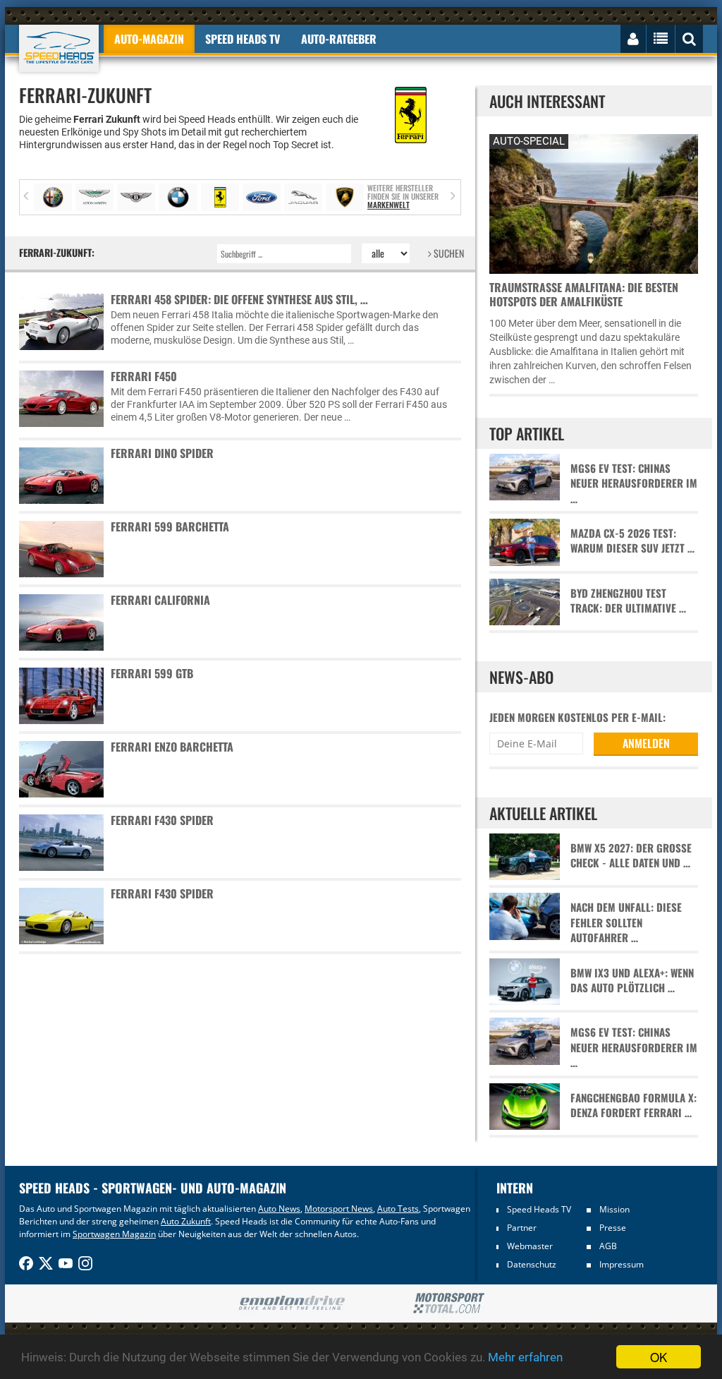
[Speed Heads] (59, 48)
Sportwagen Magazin (114, 1234)
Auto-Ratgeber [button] (339, 38)
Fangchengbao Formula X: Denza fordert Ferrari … (633, 1105)
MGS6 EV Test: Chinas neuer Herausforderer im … (633, 483)
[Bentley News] (136, 197)
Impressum (621, 1264)
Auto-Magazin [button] (149, 38)
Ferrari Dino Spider (162, 453)
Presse (612, 1228)
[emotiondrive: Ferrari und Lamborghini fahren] (291, 1304)
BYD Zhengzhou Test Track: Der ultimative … (628, 600)
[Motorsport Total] (449, 1303)
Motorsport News (339, 1209)
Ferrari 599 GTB (152, 673)
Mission (614, 1209)
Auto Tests (398, 1209)
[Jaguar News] (303, 197)
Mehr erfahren (525, 1357)
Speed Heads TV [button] (242, 38)
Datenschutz (531, 1264)
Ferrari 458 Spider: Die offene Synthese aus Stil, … (239, 299)
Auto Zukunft (186, 1221)
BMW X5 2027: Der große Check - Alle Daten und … (631, 855)
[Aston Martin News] (94, 197)
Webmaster (530, 1246)
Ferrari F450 (144, 376)
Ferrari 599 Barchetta (170, 526)
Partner (522, 1228)
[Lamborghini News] (345, 197)
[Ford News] (262, 197)
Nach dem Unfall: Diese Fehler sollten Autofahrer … (626, 922)
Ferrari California (160, 599)
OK (658, 1357)
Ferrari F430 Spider (162, 820)
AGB (608, 1246)
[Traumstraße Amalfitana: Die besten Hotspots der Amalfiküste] (594, 202)
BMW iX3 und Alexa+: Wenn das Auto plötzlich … (632, 980)
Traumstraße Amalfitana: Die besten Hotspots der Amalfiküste (583, 294)
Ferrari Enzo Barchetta (172, 746)
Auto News (279, 1209)
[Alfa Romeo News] (53, 197)
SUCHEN (448, 253)
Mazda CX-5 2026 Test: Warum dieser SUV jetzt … (632, 540)
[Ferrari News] (220, 197)
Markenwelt (388, 204)
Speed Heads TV (539, 1209)
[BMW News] (178, 197)
